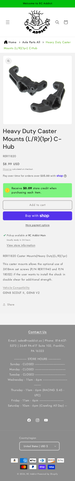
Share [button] (10, 304)
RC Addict (32, 473)
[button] (7, 22)
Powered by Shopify (48, 473)
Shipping (7, 169)
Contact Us (37, 332)
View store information (21, 245)
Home (12, 42)
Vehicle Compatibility (16, 288)
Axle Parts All (31, 42)
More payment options (38, 225)
